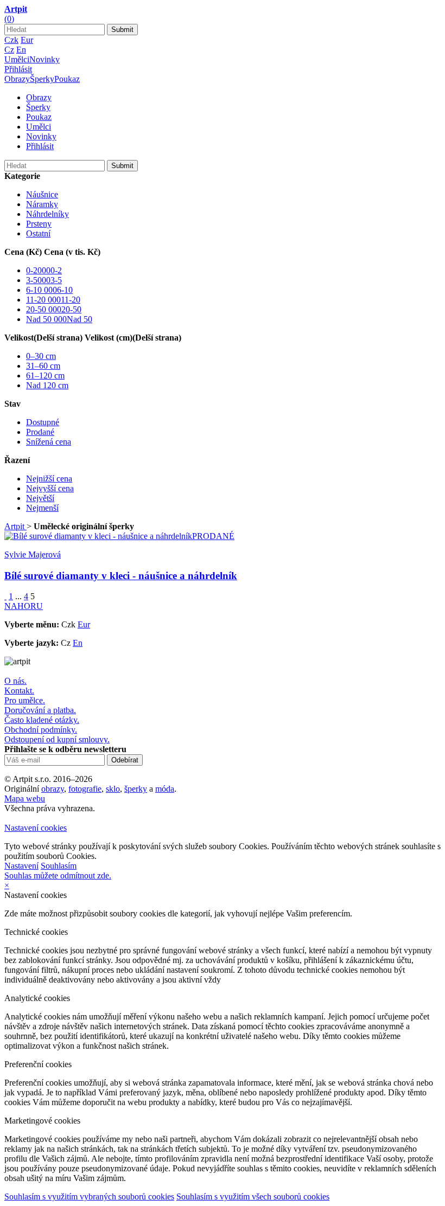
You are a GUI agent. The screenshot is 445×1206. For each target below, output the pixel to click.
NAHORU (23, 606)
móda (164, 788)
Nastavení (21, 865)
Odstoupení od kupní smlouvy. (57, 739)
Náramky (42, 204)
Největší (40, 498)
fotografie (84, 788)
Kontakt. (19, 690)
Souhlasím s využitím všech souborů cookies (252, 1196)
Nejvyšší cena (50, 488)
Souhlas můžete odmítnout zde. (57, 875)
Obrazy (17, 79)
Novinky (44, 59)
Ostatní (38, 233)
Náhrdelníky (47, 214)
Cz (9, 49)
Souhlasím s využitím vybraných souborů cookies (89, 1196)
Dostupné (42, 422)
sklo (113, 788)
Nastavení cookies (35, 827)
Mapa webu (24, 798)
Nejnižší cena (49, 478)
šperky (135, 788)
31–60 (43, 365)
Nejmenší (42, 507)
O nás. (15, 680)
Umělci (16, 59)
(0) (9, 18)
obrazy (52, 788)
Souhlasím (59, 865)
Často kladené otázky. (41, 719)
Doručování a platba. (40, 710)
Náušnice (42, 194)
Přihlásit (18, 69)
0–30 (41, 356)
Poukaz (67, 79)
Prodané (40, 432)
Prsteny (39, 223)
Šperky (42, 79)
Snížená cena (48, 441)
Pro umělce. (24, 700)
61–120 (45, 375)
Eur (27, 39)
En (21, 49)
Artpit (15, 526)
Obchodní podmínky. (40, 729)
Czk (11, 39)
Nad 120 (47, 385)
